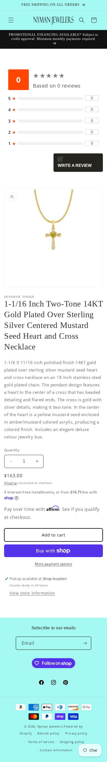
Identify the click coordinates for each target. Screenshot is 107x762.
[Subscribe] (85, 643)
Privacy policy (76, 733)
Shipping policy (72, 742)
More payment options (53, 564)
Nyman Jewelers (50, 726)
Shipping (10, 483)
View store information (32, 593)
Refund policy (48, 733)
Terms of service (41, 742)
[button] (11, 20)
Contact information (56, 750)
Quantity (11, 450)
